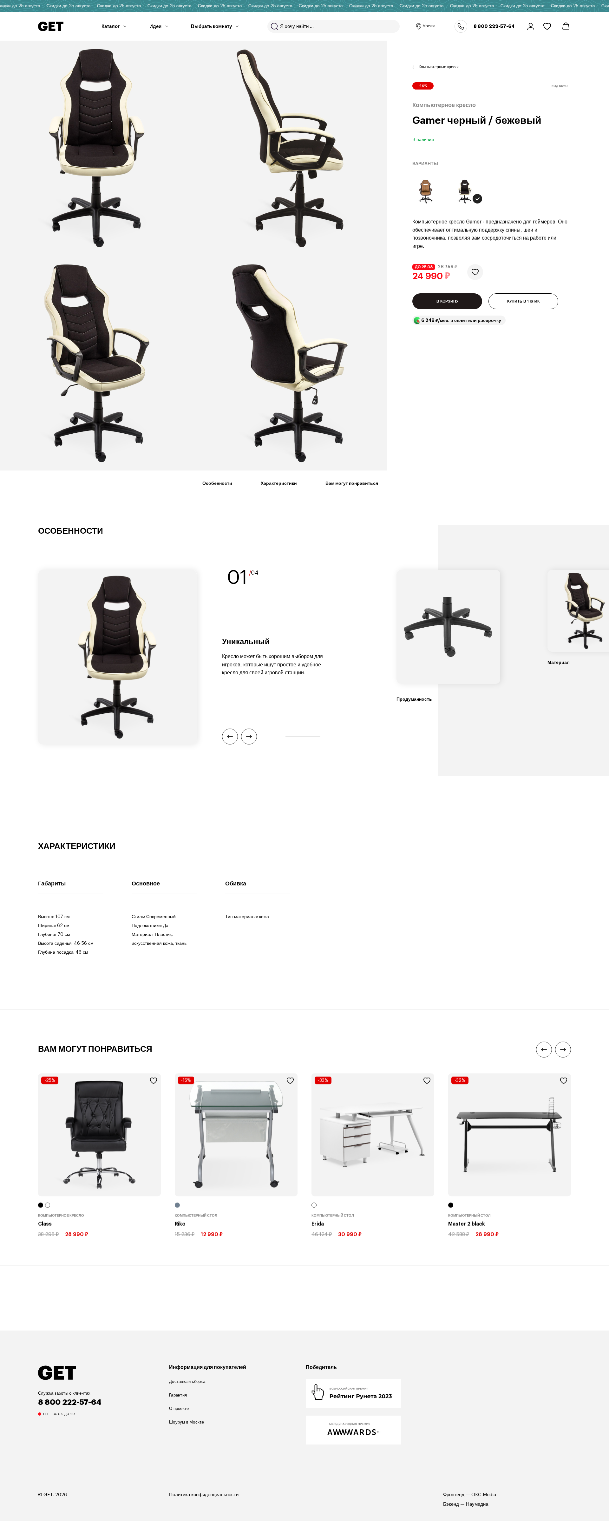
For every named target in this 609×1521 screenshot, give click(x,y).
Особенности (217, 483)
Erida (317, 1223)
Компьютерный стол (196, 1215)
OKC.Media (483, 1494)
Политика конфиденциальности (204, 1494)
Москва (428, 26)
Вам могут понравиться (351, 483)
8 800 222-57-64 (494, 26)
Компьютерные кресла (439, 67)
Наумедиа (477, 1504)
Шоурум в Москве (186, 1422)
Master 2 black (466, 1223)
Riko (180, 1223)
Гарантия (178, 1395)
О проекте (179, 1408)
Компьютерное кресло (61, 1215)
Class (45, 1223)
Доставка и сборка (187, 1381)
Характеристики (279, 483)
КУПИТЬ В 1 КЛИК (523, 301)
